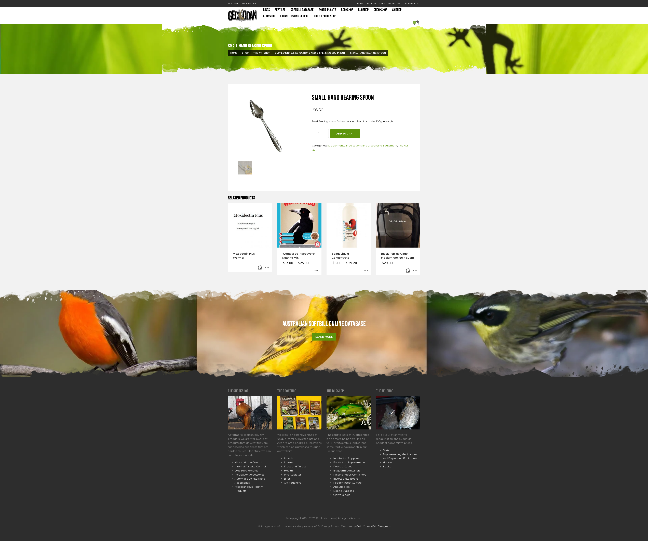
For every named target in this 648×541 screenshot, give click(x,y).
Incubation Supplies (346, 458)
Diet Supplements (246, 470)
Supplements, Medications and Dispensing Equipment (362, 145)
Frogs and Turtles (295, 466)
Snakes (288, 462)
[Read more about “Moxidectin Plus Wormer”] (260, 267)
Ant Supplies (341, 486)
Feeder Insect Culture (347, 482)
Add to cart (345, 133)
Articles (371, 3)
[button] (408, 270)
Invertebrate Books (345, 478)
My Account (395, 3)
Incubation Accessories (249, 474)
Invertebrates (292, 474)
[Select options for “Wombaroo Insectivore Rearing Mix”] (316, 270)
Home (360, 3)
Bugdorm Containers (346, 470)
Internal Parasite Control (250, 466)
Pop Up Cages (342, 466)
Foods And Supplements (349, 462)
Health (288, 470)
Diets (386, 450)
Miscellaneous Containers (349, 474)
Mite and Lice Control (248, 462)
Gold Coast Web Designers (373, 526)
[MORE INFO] (267, 267)
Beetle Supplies (343, 490)
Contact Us (411, 3)
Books (387, 466)
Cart (382, 3)
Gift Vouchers (292, 482)
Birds (287, 478)
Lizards (288, 458)
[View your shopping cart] (416, 23)
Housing (388, 462)
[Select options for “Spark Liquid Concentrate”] (365, 270)
